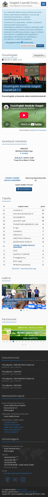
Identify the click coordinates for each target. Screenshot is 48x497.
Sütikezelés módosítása (28, 492)
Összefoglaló (9, 55)
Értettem (40, 46)
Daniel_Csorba (21, 490)
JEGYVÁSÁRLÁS (25, 189)
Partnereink (9, 319)
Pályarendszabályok (12, 425)
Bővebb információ (28, 46)
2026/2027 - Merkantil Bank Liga (24, 268)
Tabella (6, 198)
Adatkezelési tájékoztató (13, 427)
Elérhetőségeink (10, 439)
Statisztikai (28, 42)
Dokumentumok (10, 357)
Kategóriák (38, 55)
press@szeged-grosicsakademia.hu (18, 473)
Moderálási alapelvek (12, 429)
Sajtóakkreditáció (10, 422)
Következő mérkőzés (14, 141)
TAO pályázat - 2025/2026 (11, 385)
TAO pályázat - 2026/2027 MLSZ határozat (18, 365)
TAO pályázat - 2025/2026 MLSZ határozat (18, 378)
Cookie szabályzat (11, 432)
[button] (21, 310)
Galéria (6, 278)
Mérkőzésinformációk (13, 395)
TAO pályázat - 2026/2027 (11, 371)
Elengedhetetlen (13, 42)
